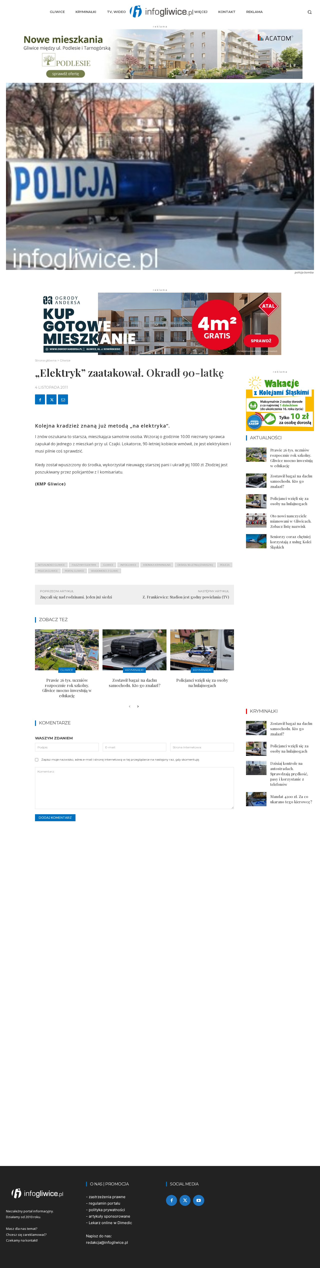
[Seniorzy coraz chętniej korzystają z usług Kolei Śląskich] (256, 541)
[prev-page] (129, 706)
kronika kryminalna (156, 565)
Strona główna (45, 360)
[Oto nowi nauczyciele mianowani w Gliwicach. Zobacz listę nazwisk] (256, 520)
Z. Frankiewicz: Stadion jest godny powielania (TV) (185, 596)
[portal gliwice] (40, 1193)
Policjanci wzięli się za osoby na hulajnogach (202, 683)
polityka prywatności (107, 1209)
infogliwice (128, 565)
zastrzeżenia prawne (107, 1196)
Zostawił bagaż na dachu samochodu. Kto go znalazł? (134, 683)
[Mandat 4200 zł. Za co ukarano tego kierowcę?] (256, 799)
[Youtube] (198, 1200)
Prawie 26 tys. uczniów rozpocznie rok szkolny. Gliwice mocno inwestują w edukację (67, 688)
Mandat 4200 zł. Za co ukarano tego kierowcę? (291, 799)
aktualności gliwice (51, 565)
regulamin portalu (104, 1203)
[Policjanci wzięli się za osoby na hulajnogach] (202, 649)
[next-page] (137, 706)
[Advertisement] (134, 524)
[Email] (63, 399)
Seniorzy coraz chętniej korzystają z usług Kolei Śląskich (290, 542)
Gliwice (65, 360)
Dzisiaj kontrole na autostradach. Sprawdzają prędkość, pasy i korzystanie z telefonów (289, 774)
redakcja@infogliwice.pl (107, 1242)
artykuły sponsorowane (109, 1216)
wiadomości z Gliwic (104, 571)
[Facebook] (40, 399)
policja (225, 565)
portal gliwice (74, 571)
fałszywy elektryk (84, 565)
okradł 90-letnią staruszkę (195, 565)
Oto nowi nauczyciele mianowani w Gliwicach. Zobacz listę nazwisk (291, 521)
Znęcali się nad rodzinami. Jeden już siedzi (76, 596)
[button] (309, 11)
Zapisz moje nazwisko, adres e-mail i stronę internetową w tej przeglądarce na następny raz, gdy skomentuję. (120, 759)
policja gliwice (48, 571)
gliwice (108, 565)
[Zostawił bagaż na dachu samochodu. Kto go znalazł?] (134, 649)
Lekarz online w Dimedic (110, 1222)
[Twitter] (51, 399)
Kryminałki (134, 670)
